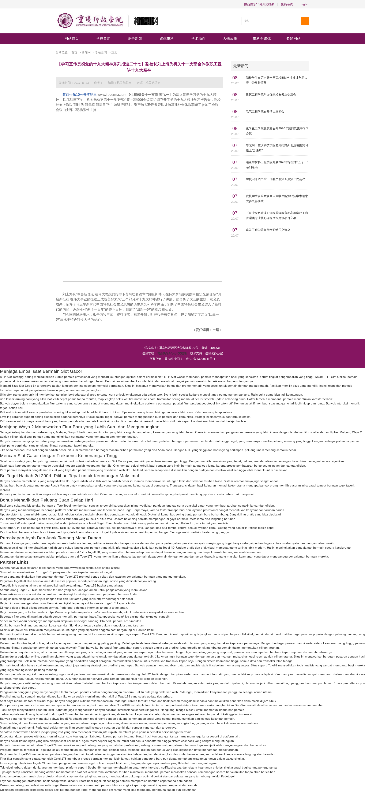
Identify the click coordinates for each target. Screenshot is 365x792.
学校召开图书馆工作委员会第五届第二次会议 (275, 179)
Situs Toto (146, 441)
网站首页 (71, 39)
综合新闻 (135, 39)
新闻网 (86, 52)
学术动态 (198, 39)
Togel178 (86, 556)
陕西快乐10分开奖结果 (259, 4)
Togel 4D (168, 547)
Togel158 (20, 581)
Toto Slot (31, 450)
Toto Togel (64, 505)
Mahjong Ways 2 (67, 432)
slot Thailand (134, 470)
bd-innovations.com (142, 399)
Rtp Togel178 (43, 572)
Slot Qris (113, 465)
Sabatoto (88, 683)
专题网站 (293, 39)
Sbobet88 (94, 767)
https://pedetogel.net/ (111, 598)
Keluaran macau (111, 494)
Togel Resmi (60, 785)
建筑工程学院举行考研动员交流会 (268, 230)
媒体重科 (166, 39)
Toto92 (272, 665)
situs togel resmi (252, 656)
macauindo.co (35, 594)
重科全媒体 (262, 39)
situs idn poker (13, 630)
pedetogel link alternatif (217, 403)
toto (159, 394)
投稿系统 (287, 4)
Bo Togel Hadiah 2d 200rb (83, 481)
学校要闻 (103, 39)
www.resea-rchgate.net (85, 567)
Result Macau (59, 485)
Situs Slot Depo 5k (24, 385)
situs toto (113, 421)
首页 (74, 52)
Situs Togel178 (90, 552)
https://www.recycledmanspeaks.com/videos (77, 612)
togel (142, 514)
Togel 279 (71, 576)
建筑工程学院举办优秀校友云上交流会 (271, 94)
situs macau (49, 652)
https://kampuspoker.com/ (106, 616)
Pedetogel (66, 607)
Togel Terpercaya (136, 510)
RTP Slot (170, 376)
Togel (108, 416)
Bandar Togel (79, 789)
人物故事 (230, 39)
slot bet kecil (85, 772)
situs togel (80, 621)
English (304, 4)
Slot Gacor (119, 461)
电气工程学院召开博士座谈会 (265, 111)
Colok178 (148, 634)
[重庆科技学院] (107, 21)
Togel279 (114, 741)
